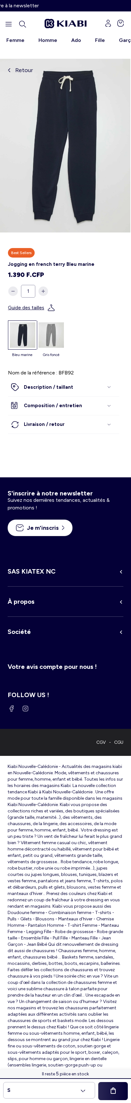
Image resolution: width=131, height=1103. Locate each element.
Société (19, 632)
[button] (22, 24)
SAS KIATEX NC (32, 571)
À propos (21, 601)
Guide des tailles (26, 308)
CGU (118, 742)
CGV (101, 742)
